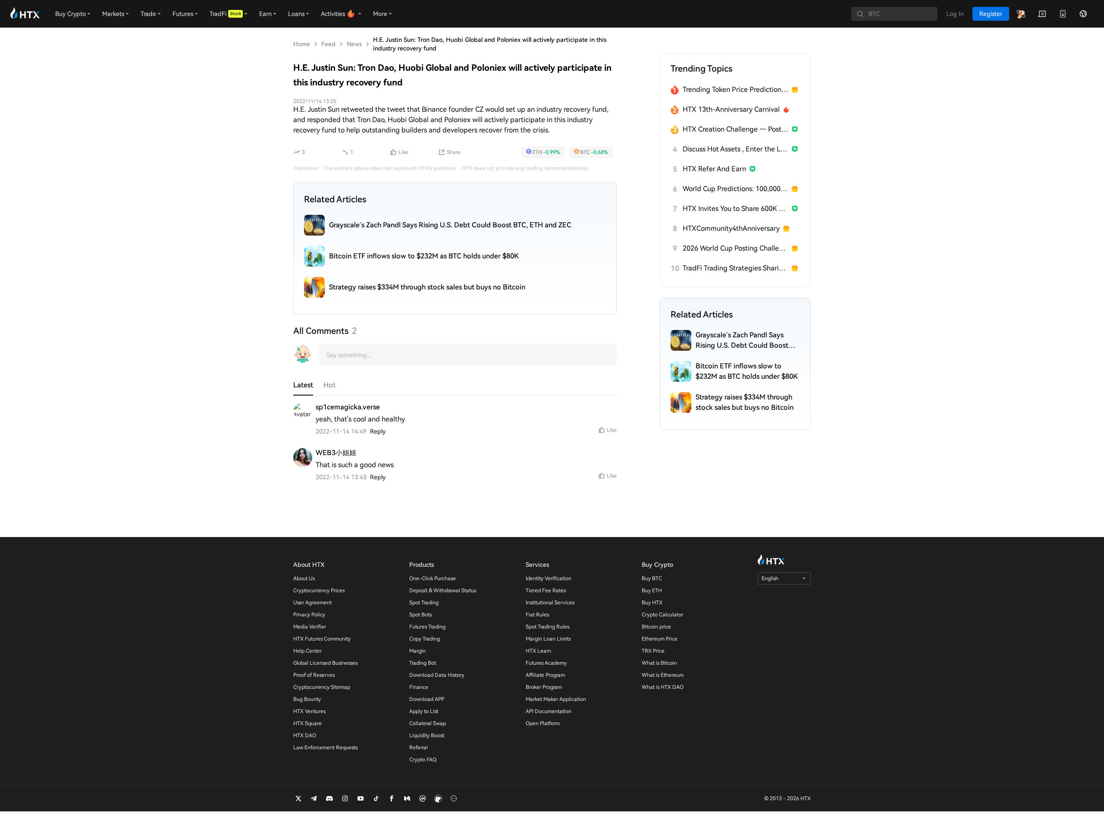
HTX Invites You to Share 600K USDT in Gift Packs (735, 208)
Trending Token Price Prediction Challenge (735, 89)
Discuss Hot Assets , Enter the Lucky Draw (735, 149)
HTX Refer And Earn (714, 169)
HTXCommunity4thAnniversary (731, 228)
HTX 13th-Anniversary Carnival (731, 109)
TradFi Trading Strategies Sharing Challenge (735, 268)
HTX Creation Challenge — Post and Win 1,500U (735, 129)
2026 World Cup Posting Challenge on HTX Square (735, 248)
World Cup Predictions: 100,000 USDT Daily (735, 189)
